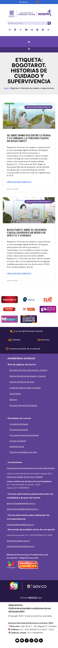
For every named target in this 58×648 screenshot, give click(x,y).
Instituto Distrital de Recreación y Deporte (27, 376)
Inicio (6, 88)
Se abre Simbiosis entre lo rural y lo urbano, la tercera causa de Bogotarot (29, 138)
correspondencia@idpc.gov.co (20, 524)
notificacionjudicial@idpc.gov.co (20, 546)
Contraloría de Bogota (18, 424)
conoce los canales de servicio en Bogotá (24, 477)
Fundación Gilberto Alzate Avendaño (25, 388)
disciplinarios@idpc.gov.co (18, 541)
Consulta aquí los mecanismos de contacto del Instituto (31, 468)
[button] (29, 42)
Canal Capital (15, 393)
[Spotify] (37, 30)
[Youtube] (26, 30)
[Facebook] (15, 30)
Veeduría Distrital (16, 446)
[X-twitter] (21, 30)
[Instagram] (10, 30)
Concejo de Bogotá (17, 441)
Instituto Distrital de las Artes (21, 382)
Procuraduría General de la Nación (24, 435)
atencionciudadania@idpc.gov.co (21, 503)
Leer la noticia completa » (19, 182)
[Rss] (41, 640)
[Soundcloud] (32, 30)
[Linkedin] (43, 30)
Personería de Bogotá (18, 429)
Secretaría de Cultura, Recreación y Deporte (28, 370)
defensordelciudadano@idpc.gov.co (22, 509)
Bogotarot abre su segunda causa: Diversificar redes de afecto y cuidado (27, 232)
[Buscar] (49, 23)
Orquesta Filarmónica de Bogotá (23, 405)
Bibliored (13, 399)
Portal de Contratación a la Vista (23, 452)
